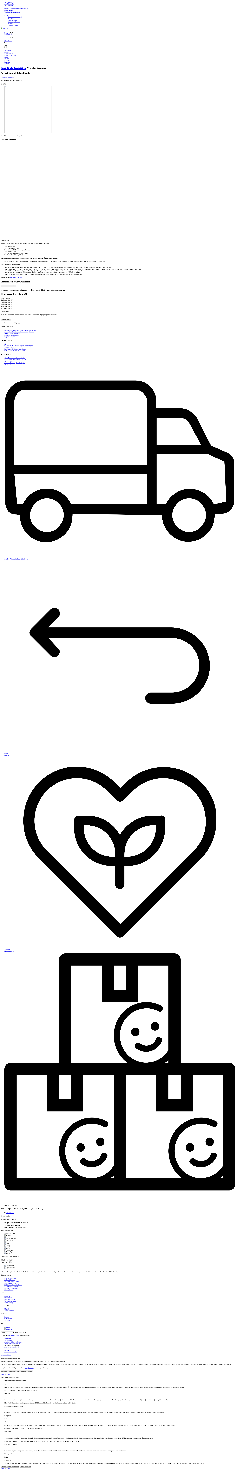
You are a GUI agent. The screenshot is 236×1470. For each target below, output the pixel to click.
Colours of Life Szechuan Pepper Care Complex (18, 345)
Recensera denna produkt (8, 286)
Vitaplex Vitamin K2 (10, 347)
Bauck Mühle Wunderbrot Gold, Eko (15, 359)
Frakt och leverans (9, 1280)
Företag (6, 1350)
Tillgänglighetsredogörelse (12, 1343)
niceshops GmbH (14, 1335)
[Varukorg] (119, 46)
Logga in (7, 1296)
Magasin (6, 1309)
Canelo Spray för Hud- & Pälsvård (14, 350)
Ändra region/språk (20, 1332)
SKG (5, 344)
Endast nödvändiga (14, 1371)
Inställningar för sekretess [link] (11, 1345)
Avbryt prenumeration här (11, 1347)
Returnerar (11, 18)
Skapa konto (8, 41)
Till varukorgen (8, 5)
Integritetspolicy (5, 1374)
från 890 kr (16, 9)
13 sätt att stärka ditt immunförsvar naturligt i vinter (19, 332)
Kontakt (10, 23)
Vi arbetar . (12, 12)
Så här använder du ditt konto (13, 1285)
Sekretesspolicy (8, 1340)
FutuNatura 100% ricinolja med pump (15, 349)
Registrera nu (8, 34)
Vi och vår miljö (9, 1310)
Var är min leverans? (10, 1301)
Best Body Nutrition (13, 68)
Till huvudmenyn (9, 2)
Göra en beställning (10, 1278)
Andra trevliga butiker (10, 1352)
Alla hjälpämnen (13, 25)
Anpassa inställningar (26, 1371)
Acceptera (4, 1371)
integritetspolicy (29, 1368)
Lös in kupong (8, 1302)
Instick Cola (7, 364)
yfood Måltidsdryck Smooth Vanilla (14, 358)
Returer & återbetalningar (11, 1281)
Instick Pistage (8, 361)
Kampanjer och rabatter (11, 1286)
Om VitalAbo (8, 1318)
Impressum (7, 1338)
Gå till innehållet (9, 4)
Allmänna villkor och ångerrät (13, 1342)
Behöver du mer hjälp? (11, 1288)
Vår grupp (7, 1320)
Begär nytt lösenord (10, 1299)
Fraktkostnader (12, 20)
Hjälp (6, 15)
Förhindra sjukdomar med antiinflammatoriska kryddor (20, 330)
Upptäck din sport (9, 337)
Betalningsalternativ (14, 22)
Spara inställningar (6, 1466)
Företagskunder (8, 1290)
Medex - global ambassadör (12, 333)
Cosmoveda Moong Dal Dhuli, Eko (14, 363)
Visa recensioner (5, 319)
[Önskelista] (5, 44)
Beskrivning (5, 240)
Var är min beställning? (14, 17)
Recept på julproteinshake (11, 335)
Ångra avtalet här (6, 1355)
